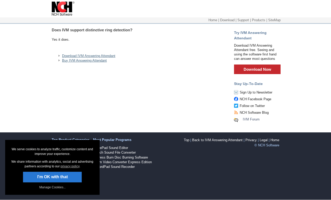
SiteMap (274, 20)
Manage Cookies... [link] (52, 187)
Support (243, 20)
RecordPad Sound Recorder (114, 167)
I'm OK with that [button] (52, 177)
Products (258, 20)
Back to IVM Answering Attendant (217, 140)
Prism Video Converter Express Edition (122, 162)
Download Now (257, 69)
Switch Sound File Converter (114, 152)
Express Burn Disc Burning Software (120, 157)
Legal (264, 140)
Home (212, 20)
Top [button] (186, 140)
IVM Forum (251, 119)
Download (227, 20)
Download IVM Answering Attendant (88, 56)
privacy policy (70, 166)
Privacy (251, 140)
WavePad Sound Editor (110, 148)
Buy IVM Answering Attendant (84, 60)
